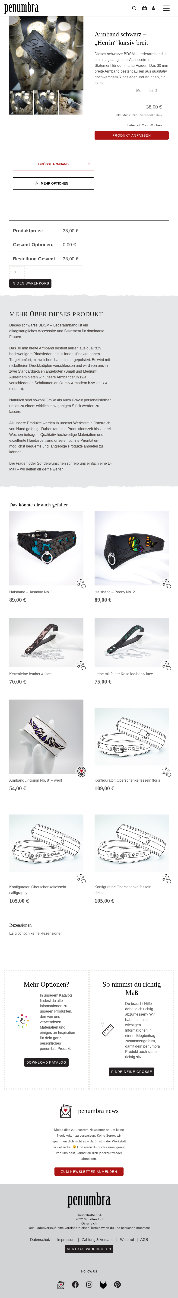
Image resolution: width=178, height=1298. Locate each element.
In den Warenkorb (30, 283)
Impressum (66, 1240)
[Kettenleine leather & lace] (46, 642)
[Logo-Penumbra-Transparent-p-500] (21, 8)
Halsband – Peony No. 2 (115, 592)
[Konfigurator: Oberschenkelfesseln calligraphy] (46, 843)
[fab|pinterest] (103, 1285)
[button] (166, 8)
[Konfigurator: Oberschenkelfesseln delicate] (132, 843)
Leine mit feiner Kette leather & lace (124, 674)
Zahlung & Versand (98, 1240)
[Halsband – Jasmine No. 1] (46, 548)
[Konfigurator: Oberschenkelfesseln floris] (132, 737)
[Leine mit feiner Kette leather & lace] (132, 642)
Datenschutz (40, 1240)
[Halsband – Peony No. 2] (132, 548)
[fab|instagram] (89, 1284)
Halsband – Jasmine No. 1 (31, 592)
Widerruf (127, 1240)
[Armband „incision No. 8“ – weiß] (46, 737)
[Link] (153, 8)
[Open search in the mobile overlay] (134, 8)
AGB (144, 1240)
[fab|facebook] (75, 1284)
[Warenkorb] (144, 8)
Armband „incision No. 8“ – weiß (35, 780)
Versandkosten (151, 115)
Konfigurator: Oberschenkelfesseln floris (127, 780)
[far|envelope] (60, 1285)
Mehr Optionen (54, 183)
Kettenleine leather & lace (30, 674)
